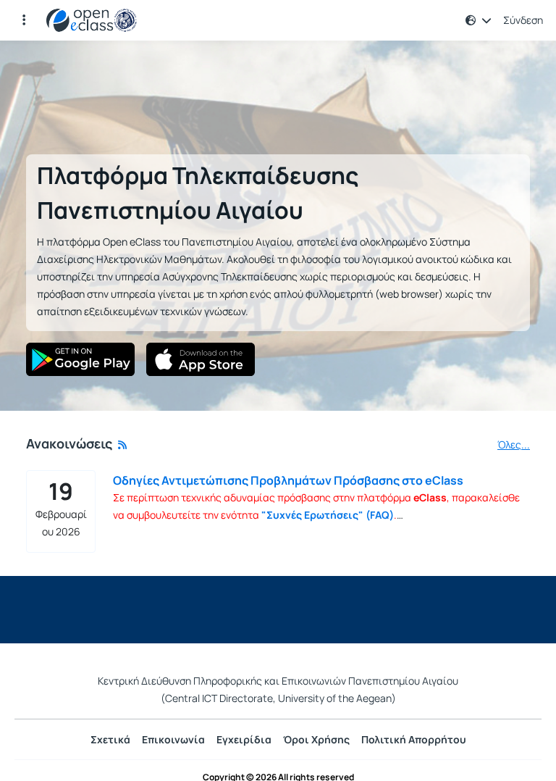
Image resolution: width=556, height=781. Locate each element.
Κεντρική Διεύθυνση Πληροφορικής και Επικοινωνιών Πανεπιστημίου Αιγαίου (278, 681)
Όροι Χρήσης (316, 739)
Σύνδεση (523, 20)
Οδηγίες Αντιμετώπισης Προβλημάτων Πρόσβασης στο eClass (288, 480)
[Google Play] (80, 359)
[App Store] (200, 359)
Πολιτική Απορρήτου (413, 739)
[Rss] (122, 444)
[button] (24, 20)
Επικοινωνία (173, 739)
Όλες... (513, 444)
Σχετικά (110, 739)
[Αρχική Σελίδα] (92, 20)
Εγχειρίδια (243, 739)
